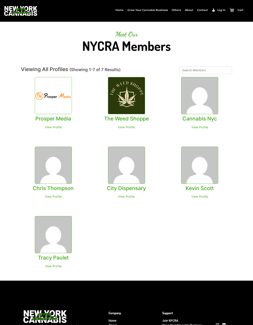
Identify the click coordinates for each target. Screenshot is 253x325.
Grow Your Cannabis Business (147, 10)
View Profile (53, 127)
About (189, 10)
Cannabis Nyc (199, 118)
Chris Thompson (53, 188)
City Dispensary (126, 188)
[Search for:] (205, 70)
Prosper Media (53, 118)
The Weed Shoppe (126, 118)
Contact (202, 10)
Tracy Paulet (53, 257)
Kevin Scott (200, 188)
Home (119, 10)
